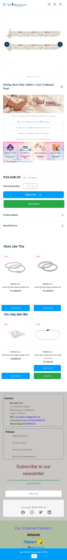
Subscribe (33, 493)
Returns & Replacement (24, 456)
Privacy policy (19, 442)
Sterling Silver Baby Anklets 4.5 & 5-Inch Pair (48, 287)
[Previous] (6, 44)
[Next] (60, 44)
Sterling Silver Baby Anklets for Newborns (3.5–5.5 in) (15, 287)
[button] (33, 215)
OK (34, 556)
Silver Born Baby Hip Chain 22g (48, 355)
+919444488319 (36, 420)
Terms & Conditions (22, 449)
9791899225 (29, 423)
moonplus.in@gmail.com (28, 417)
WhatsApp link (25, 161)
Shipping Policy (20, 436)
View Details (15, 308)
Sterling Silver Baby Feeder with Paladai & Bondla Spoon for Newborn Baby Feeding (15, 355)
